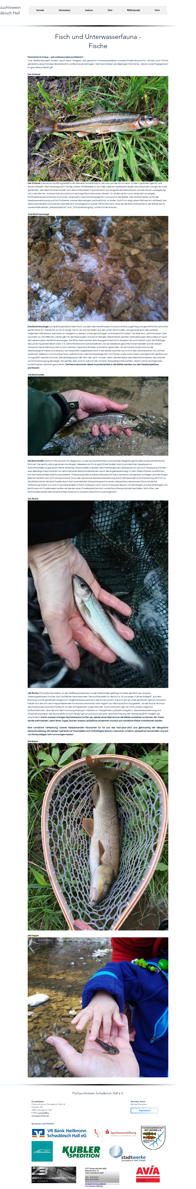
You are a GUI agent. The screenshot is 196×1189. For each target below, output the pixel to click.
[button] (64, 10)
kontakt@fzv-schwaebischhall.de (41, 1114)
